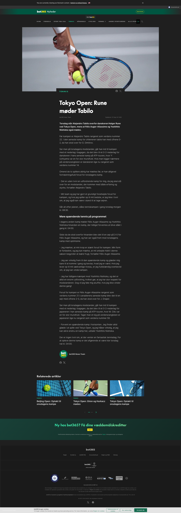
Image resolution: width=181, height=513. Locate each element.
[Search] (142, 21)
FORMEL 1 (102, 21)
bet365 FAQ (82, 455)
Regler (103, 434)
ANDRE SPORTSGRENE (117, 21)
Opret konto (140, 11)
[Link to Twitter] (120, 92)
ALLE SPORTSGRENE (135, 21)
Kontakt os (73, 455)
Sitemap (115, 455)
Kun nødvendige (127, 510)
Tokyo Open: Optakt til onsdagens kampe (121, 402)
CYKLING (92, 21)
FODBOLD (47, 21)
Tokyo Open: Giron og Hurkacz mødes (89, 402)
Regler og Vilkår (106, 455)
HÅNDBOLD (81, 21)
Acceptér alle (141, 510)
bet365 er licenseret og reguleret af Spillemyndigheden (59, 494)
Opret (90, 429)
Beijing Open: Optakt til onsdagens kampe (49, 402)
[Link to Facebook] (117, 92)
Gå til (88, 17)
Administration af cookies (113, 510)
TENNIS (71, 21)
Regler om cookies (98, 511)
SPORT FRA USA (60, 21)
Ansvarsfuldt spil (175, 7)
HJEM (39, 21)
